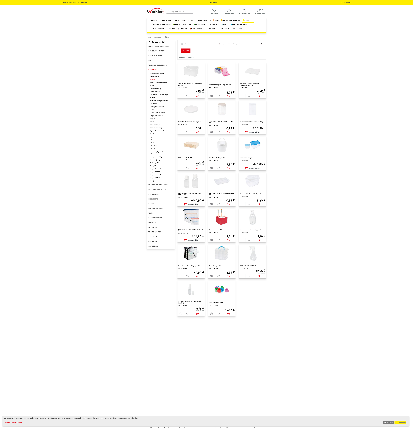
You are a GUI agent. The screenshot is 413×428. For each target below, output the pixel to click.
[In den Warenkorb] (198, 96)
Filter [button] (186, 50)
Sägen (152, 137)
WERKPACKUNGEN (155, 56)
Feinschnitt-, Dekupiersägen (159, 94)
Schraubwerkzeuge (156, 149)
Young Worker (154, 166)
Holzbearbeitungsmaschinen (159, 101)
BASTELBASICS (153, 194)
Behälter (152, 79)
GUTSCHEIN (152, 241)
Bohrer (152, 85)
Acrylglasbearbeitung (157, 73)
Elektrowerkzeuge (155, 88)
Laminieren (153, 104)
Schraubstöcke (154, 146)
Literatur (152, 110)
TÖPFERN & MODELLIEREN (158, 185)
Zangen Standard (155, 175)
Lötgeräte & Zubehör (156, 116)
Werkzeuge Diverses (156, 163)
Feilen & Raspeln (155, 91)
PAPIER (151, 204)
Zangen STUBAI (155, 178)
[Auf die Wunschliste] (187, 96)
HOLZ (150, 60)
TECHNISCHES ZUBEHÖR (157, 65)
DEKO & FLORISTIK (155, 218)
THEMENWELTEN (154, 232)
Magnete (152, 119)
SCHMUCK (152, 222)
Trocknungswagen (156, 160)
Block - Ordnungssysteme (158, 82)
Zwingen (152, 181)
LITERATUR (152, 227)
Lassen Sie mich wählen (13, 422)
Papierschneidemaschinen (158, 131)
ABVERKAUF (153, 237)
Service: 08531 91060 (70, 2)
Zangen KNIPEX (155, 172)
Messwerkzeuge (155, 125)
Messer (152, 122)
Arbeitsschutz (154, 76)
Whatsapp (84, 2)
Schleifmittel (154, 143)
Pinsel (152, 134)
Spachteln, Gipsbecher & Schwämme (158, 153)
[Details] (180, 96)
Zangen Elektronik (156, 169)
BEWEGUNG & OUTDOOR (157, 51)
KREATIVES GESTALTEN (157, 189)
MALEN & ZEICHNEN (155, 208)
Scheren (152, 140)
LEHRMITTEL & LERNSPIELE (158, 46)
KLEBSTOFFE (153, 199)
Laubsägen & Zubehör (157, 107)
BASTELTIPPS (153, 246)
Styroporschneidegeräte (157, 157)
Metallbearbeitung (156, 128)
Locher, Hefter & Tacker (157, 113)
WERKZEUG (152, 70)
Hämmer (152, 98)
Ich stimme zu (400, 422)
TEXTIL (150, 213)
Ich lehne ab (388, 422)
